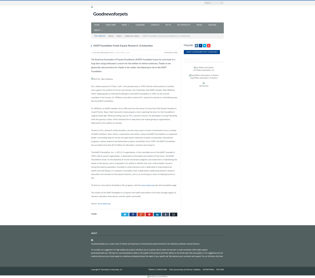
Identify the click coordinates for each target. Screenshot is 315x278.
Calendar (140, 25)
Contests (155, 25)
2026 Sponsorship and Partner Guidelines (185, 270)
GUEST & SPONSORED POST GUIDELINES (201, 52)
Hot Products (183, 25)
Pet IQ (168, 25)
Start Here (111, 25)
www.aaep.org (147, 185)
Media (199, 25)
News (124, 25)
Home (97, 25)
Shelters (212, 25)
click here (219, 256)
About (97, 30)
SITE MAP (220, 270)
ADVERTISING (208, 270)
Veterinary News (171, 52)
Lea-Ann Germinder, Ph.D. (103, 52)
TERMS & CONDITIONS (157, 270)
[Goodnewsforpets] (109, 14)
